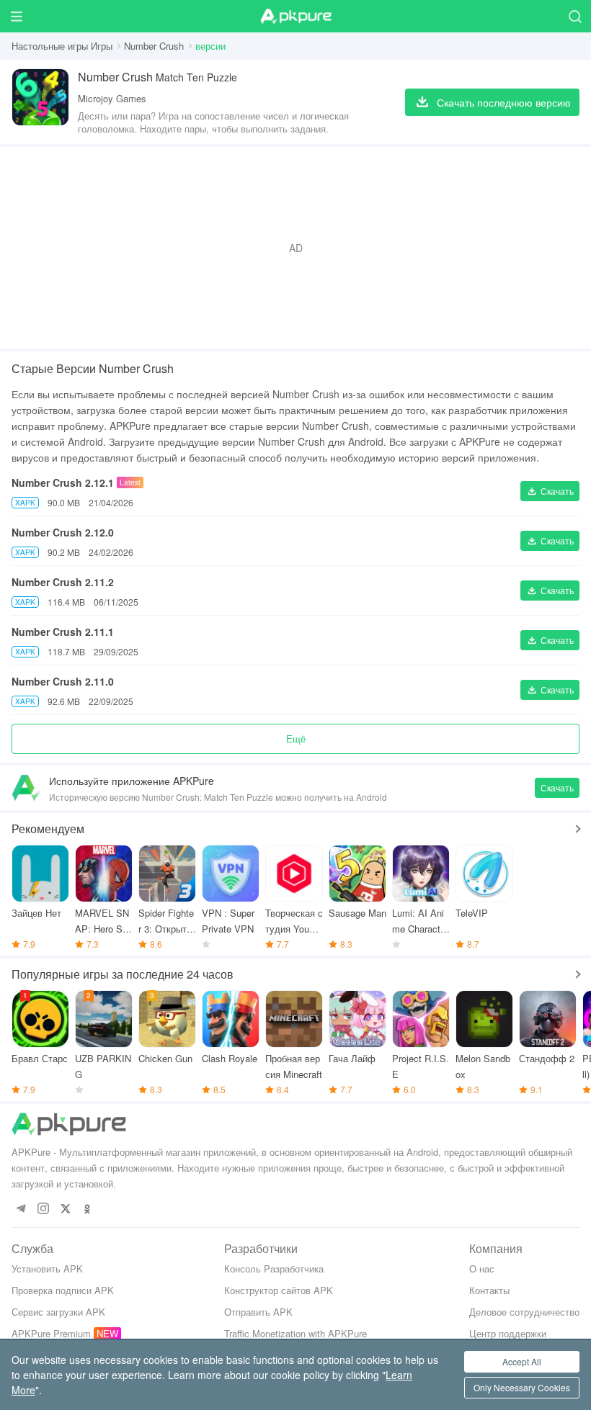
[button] (549, 491)
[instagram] (43, 1209)
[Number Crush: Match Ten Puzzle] (40, 101)
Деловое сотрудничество (524, 1312)
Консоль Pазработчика (274, 1268)
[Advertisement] (295, 248)
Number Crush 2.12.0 (63, 532)
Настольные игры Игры (62, 46)
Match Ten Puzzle (157, 76)
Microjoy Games (112, 98)
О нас (481, 1268)
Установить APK (47, 1268)
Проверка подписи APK (63, 1290)
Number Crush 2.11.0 (63, 681)
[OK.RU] (88, 1209)
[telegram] (21, 1209)
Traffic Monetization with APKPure (295, 1333)
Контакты (489, 1290)
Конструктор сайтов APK (278, 1290)
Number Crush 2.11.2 (63, 582)
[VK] (65, 1209)
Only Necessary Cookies (522, 1387)
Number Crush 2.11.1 (63, 631)
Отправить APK (258, 1312)
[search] (575, 16)
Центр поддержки (507, 1333)
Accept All (521, 1361)
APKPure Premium (51, 1333)
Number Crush (154, 46)
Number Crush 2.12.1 (63, 482)
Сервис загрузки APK (58, 1312)
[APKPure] (295, 16)
